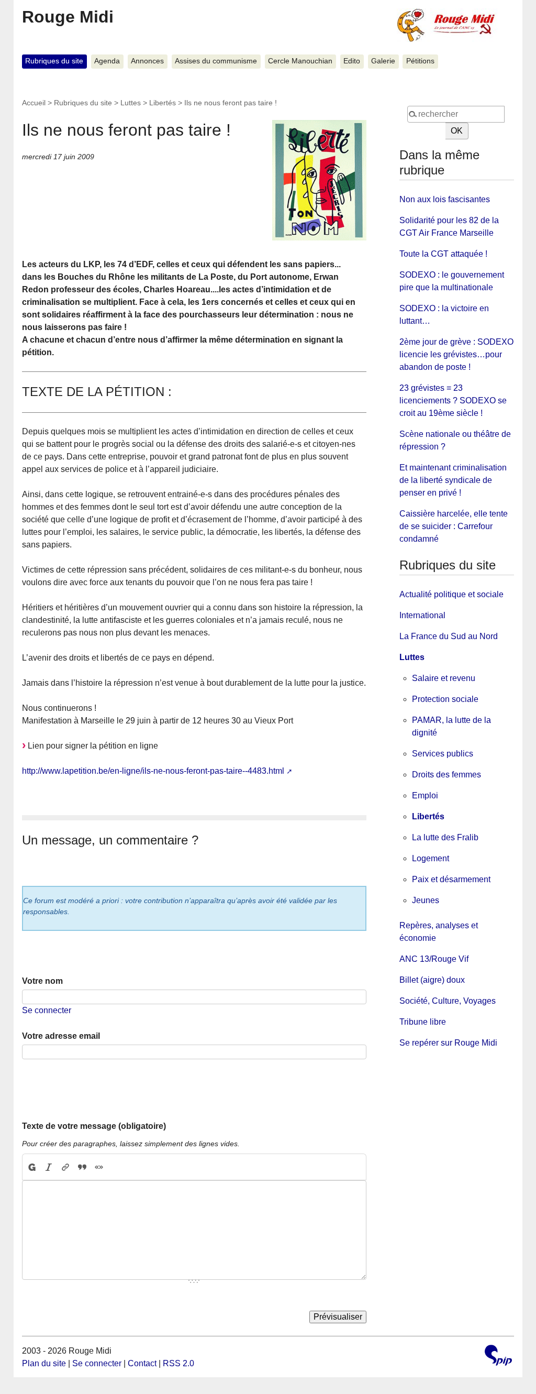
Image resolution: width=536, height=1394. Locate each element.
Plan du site (44, 1363)
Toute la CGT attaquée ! (443, 253)
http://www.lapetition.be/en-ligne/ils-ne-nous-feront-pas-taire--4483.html (153, 770)
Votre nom (42, 980)
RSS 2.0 (178, 1363)
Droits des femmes (446, 774)
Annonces (147, 61)
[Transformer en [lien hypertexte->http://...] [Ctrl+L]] (65, 1167)
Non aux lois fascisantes (444, 199)
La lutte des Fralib (445, 837)
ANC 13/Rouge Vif (433, 958)
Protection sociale (445, 699)
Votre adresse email (61, 1035)
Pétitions (420, 61)
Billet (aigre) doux (432, 979)
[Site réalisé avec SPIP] (498, 1356)
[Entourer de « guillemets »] (99, 1167)
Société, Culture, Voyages (447, 1000)
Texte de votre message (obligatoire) (94, 1126)
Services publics (442, 753)
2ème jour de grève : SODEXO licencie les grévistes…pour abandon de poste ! (456, 354)
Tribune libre (422, 1021)
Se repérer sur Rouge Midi (448, 1042)
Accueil (34, 102)
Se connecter (46, 1010)
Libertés (162, 102)
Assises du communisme (216, 61)
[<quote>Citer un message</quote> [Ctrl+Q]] (82, 1167)
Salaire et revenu (443, 678)
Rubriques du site (54, 61)
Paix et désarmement (451, 879)
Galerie (383, 61)
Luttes (130, 102)
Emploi (425, 795)
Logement (430, 858)
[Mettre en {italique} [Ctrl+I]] (48, 1167)
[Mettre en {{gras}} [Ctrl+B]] (31, 1167)
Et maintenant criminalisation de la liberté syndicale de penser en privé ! (453, 480)
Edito (351, 61)
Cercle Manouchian (300, 61)
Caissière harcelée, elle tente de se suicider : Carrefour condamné (453, 526)
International (422, 615)
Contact (142, 1363)
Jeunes (425, 900)
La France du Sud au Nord (448, 636)
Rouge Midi (68, 16)
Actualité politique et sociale (451, 594)
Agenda (107, 61)
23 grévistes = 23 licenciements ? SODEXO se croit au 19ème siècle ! (453, 400)
